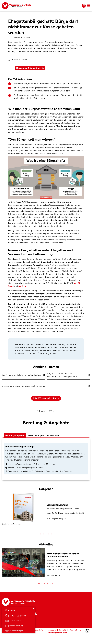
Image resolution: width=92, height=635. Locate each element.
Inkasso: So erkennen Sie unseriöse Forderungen (24, 386)
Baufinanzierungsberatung (19, 446)
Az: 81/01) (23, 286)
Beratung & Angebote (28, 68)
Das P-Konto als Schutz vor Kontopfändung (21, 375)
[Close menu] (34, 609)
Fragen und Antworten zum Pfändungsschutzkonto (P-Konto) (62, 375)
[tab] (39, 583)
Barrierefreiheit (75, 630)
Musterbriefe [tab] (53, 435)
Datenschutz (38, 630)
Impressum (51, 630)
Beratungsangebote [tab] (14, 435)
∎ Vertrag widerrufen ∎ (57, 632)
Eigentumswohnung (57, 504)
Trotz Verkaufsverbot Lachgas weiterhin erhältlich (63, 555)
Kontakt (62, 630)
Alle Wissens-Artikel (45, 398)
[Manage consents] (87, 630)
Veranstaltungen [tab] (36, 435)
